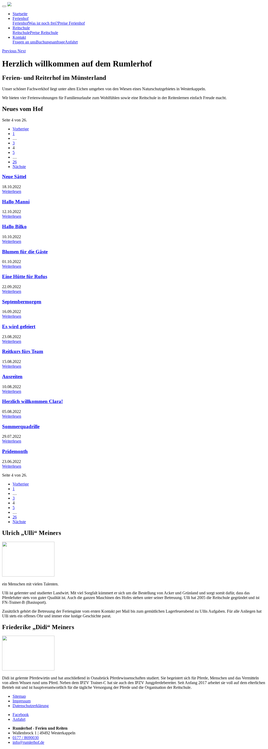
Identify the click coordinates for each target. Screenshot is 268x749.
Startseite (20, 14)
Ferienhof (21, 18)
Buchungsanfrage (50, 42)
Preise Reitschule (44, 32)
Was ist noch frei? (43, 23)
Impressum (22, 701)
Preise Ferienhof (71, 23)
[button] (10, 51)
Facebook (21, 714)
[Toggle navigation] (4, 6)
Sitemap (19, 696)
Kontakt (19, 37)
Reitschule (21, 28)
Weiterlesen (11, 191)
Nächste (19, 166)
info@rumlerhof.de (28, 742)
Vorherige (21, 129)
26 (15, 162)
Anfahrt (71, 42)
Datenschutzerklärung (31, 705)
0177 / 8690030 (26, 737)
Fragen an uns (24, 42)
